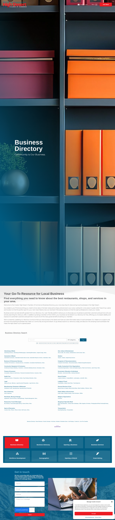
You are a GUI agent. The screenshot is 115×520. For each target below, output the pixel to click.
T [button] (68, 343)
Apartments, (6, 398)
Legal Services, (32, 383)
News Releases (39, 421)
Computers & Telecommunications (67, 361)
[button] (112, 502)
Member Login (83, 4)
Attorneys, (14, 383)
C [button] (42, 343)
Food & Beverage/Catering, (16, 403)
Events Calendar (46, 421)
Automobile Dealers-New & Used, (22, 357)
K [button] (54, 343)
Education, (60, 373)
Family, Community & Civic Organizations (69, 366)
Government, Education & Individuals (68, 371)
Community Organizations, (63, 367)
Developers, (39, 367)
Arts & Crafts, (60, 352)
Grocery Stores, (25, 403)
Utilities (81, 393)
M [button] (57, 343)
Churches (60, 398)
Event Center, (79, 352)
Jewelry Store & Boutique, (73, 403)
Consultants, (26, 362)
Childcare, (87, 388)
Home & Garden (62, 376)
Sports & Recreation (9, 408)
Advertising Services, (8, 352)
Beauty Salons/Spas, (73, 388)
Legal (5, 381)
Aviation (60, 356)
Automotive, (45, 357)
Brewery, (8, 403)
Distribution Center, (8, 388)
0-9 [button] (37, 343)
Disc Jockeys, (67, 352)
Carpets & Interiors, (62, 378)
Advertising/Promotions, (31, 352)
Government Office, (67, 373)
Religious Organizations (64, 396)
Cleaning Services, (19, 362)
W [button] (73, 343)
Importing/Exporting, (62, 409)
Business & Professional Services (13, 361)
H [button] (50, 343)
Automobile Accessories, (9, 357)
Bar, (5, 403)
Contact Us (77, 421)
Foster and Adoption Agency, (76, 367)
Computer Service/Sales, (63, 362)
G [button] (48, 343)
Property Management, (29, 398)
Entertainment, (73, 352)
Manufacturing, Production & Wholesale (15, 386)
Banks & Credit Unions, (15, 373)
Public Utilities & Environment (66, 391)
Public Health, (61, 393)
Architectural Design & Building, (11, 367)
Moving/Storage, (20, 398)
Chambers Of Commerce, (9, 362)
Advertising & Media (9, 351)
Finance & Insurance (9, 371)
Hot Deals (53, 421)
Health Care (7, 376)
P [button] (62, 343)
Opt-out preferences (89, 517)
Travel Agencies (76, 383)
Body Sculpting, (81, 388)
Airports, (59, 357)
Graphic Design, (40, 352)
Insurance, (37, 373)
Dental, (21, 378)
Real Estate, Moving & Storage (12, 396)
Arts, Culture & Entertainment (66, 351)
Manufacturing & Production (25, 388)
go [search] (83, 340)
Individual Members (75, 373)
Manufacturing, (16, 388)
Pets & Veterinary (8, 391)
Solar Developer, (75, 393)
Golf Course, (24, 409)
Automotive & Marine (9, 356)
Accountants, (7, 373)
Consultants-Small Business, (36, 362)
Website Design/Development (84, 362)
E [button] (45, 343)
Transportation (62, 408)
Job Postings (71, 421)
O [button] (60, 343)
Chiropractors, (16, 378)
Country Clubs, (7, 409)
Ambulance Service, (8, 378)
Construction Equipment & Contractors (14, 366)
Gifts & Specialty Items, (63, 403)
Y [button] (76, 343)
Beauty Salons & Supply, (63, 388)
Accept (94, 513)
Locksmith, (82, 378)
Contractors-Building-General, (30, 367)
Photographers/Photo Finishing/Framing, (99, 403)
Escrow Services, (13, 398)
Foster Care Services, (86, 367)
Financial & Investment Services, (27, 373)
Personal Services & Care (64, 386)
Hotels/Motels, (61, 383)
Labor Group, (94, 367)
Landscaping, (76, 378)
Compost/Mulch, (69, 378)
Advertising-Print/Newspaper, (20, 352)
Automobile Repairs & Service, (36, 357)
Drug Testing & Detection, (28, 378)
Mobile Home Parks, (68, 383)
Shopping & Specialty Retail (65, 401)
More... (45, 352)
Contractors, (20, 367)
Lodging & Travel (62, 381)
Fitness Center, (18, 409)
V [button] (71, 343)
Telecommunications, (73, 362)
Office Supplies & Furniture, (85, 403)
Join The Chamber (84, 421)
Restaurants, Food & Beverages (12, 401)
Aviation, (63, 357)
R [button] (65, 343)
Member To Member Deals (62, 421)
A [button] (39, 343)
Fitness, (12, 409)
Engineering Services (70, 357)
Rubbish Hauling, (68, 393)
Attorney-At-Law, (7, 383)
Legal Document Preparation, (22, 383)
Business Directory (31, 421)
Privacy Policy (98, 517)
